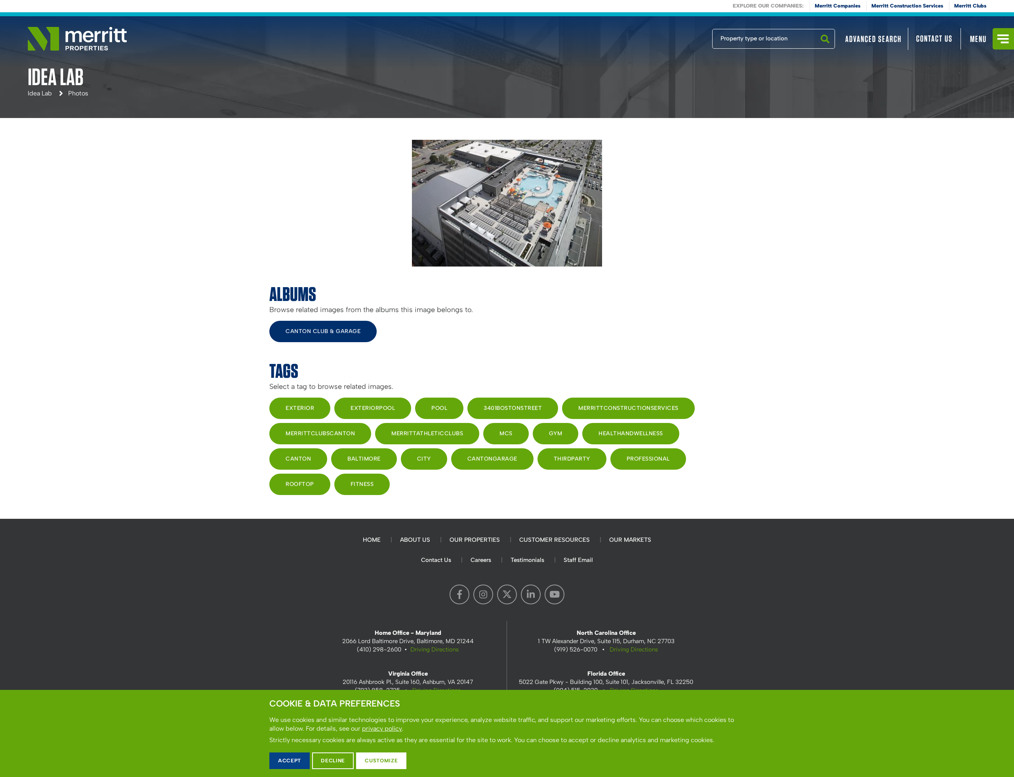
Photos (78, 93)
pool (439, 408)
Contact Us (934, 38)
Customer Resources (554, 539)
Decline (333, 761)
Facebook (459, 594)
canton (298, 458)
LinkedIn (531, 594)
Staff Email (578, 560)
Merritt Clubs (970, 5)
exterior (300, 408)
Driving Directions (434, 649)
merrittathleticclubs (427, 433)
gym (555, 433)
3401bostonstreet (513, 408)
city (424, 458)
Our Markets (630, 539)
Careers (481, 560)
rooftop (300, 484)
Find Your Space (686, 37)
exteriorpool (373, 408)
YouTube (554, 594)
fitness (362, 484)
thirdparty (572, 458)
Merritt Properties (77, 39)
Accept (289, 761)
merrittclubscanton (320, 433)
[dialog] (507, 733)
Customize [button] (381, 761)
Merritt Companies (837, 5)
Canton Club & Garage (323, 331)
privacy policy (382, 728)
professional (648, 458)
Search (825, 48)
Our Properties (475, 539)
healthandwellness (630, 433)
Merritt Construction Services (907, 5)
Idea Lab (40, 93)
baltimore (364, 458)
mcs (506, 433)
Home (372, 539)
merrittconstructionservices (628, 408)
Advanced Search (873, 39)
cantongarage (492, 458)
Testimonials (527, 560)
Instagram (483, 594)
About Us (415, 539)
